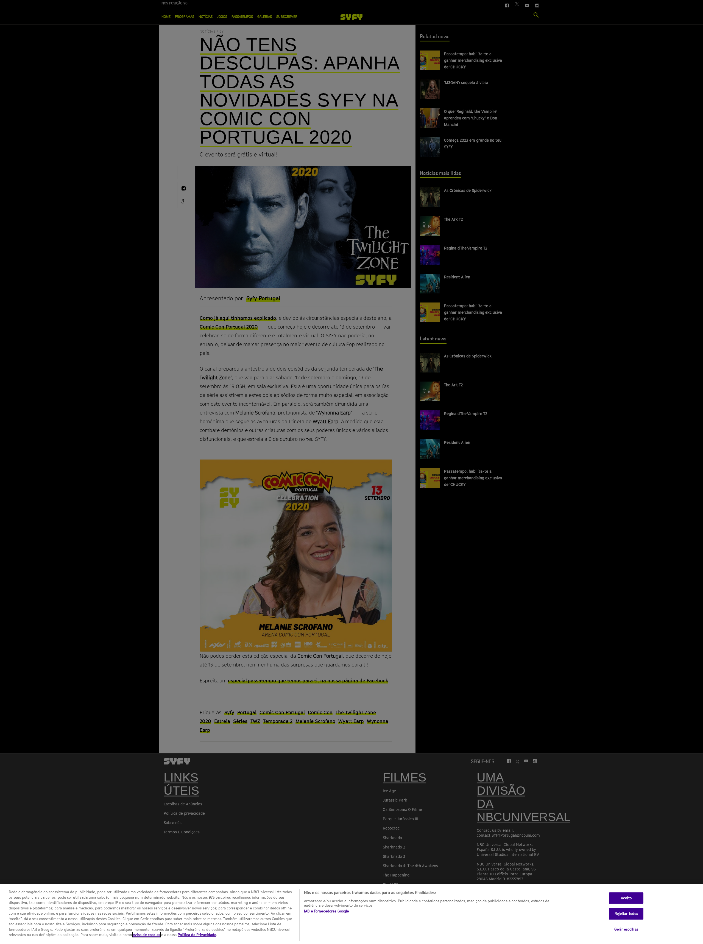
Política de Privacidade (197, 934)
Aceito (626, 898)
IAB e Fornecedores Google (326, 911)
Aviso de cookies (146, 934)
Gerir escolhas (626, 929)
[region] (351, 914)
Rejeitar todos (626, 913)
